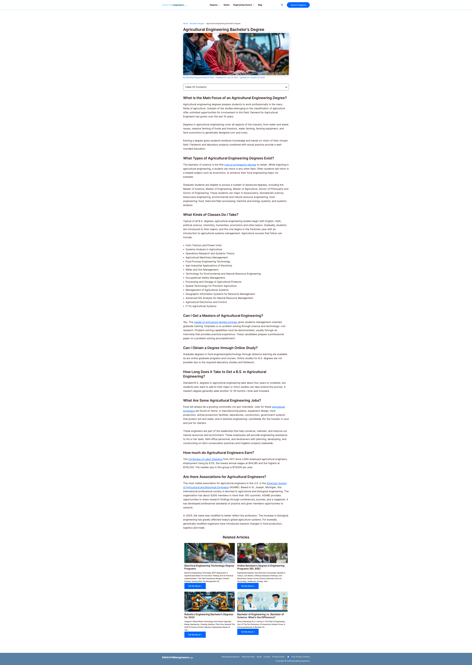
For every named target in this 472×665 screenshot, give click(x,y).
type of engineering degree (240, 164)
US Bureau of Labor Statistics (205, 459)
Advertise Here (248, 657)
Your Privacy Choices (300, 657)
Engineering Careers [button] (242, 5)
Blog (260, 5)
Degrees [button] (214, 5)
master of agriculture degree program (215, 322)
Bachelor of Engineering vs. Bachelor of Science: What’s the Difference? (260, 616)
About (259, 657)
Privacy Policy (278, 657)
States (227, 5)
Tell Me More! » (195, 586)
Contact (267, 657)
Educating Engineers (231, 657)
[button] (219, 5)
